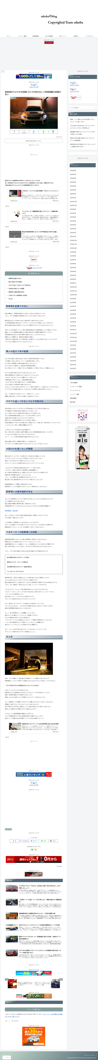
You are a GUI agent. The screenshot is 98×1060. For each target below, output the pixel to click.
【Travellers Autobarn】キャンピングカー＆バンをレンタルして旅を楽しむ (82, 127)
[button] (53, 132)
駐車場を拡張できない (15, 278)
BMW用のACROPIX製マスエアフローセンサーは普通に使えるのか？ (82, 145)
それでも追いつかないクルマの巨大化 (20, 285)
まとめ (11, 299)
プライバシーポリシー (90, 1055)
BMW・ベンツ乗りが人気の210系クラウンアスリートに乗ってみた (82, 120)
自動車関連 (9, 829)
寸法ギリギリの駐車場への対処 (18, 295)
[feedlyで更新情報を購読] (32, 849)
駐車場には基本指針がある (16, 292)
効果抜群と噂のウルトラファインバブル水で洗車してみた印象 (82, 133)
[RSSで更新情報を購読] (35, 849)
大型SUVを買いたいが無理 (16, 288)
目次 (32, 273)
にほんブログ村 (33, 87)
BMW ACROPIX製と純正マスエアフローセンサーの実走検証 (82, 139)
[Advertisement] (49, 57)
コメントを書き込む (34, 1009)
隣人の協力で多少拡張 (15, 282)
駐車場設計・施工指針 (11, 511)
